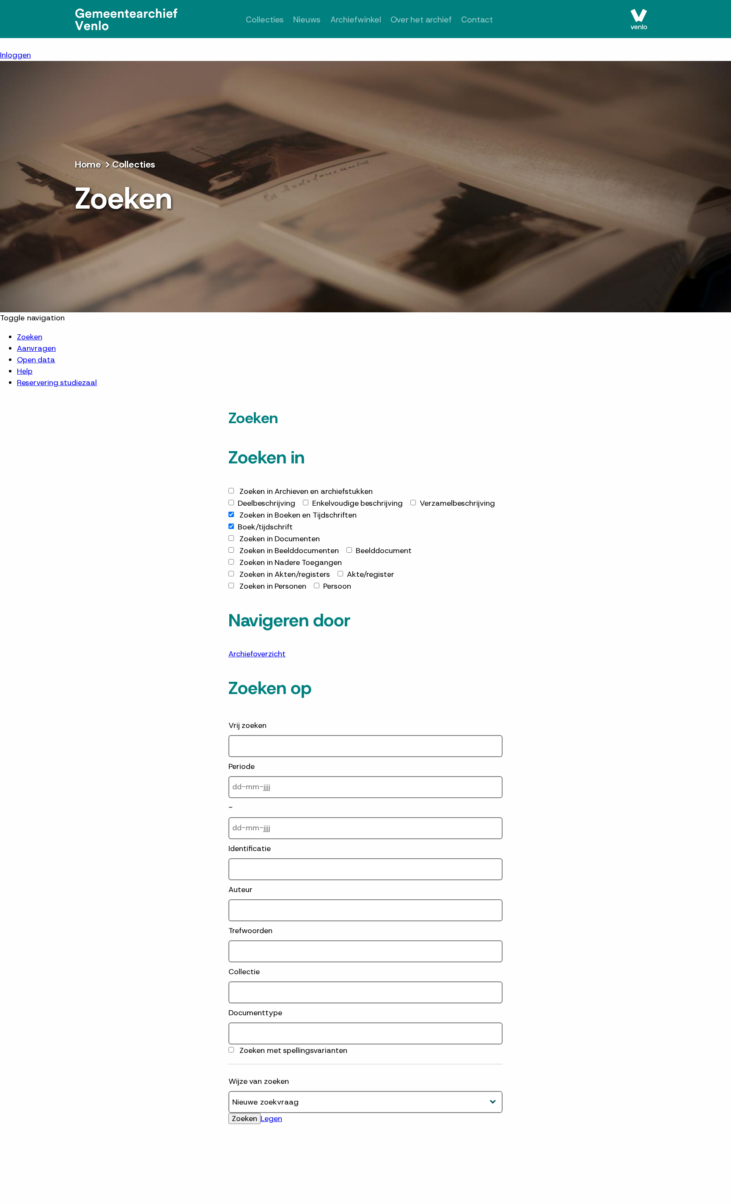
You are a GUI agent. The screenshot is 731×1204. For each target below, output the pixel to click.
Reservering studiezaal (57, 382)
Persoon (337, 586)
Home (88, 164)
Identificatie (249, 848)
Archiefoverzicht (257, 654)
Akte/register (370, 574)
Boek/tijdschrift (265, 527)
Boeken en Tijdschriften (298, 515)
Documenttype (255, 1013)
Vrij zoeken (247, 725)
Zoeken (29, 337)
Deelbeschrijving (266, 503)
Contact (486, 20)
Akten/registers (284, 574)
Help (25, 371)
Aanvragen (36, 348)
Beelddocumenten (289, 551)
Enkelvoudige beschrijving (357, 503)
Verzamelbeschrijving (457, 503)
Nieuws (301, 20)
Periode (241, 766)
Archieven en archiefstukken (306, 491)
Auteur (240, 889)
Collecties (255, 20)
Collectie (244, 972)
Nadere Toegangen (290, 562)
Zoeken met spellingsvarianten (293, 1050)
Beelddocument (384, 551)
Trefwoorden (250, 931)
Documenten (279, 539)
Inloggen (15, 55)
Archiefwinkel (353, 20)
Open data (36, 360)
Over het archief (425, 20)
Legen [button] (271, 1118)
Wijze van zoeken (258, 1081)
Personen (272, 586)
